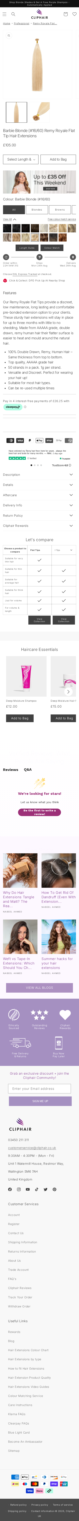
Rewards (14, 1332)
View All (7, 219)
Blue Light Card (19, 1432)
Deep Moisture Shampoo (21, 700)
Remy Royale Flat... (45, 23)
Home (6, 23)
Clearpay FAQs (18, 1423)
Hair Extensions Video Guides (28, 1386)
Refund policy (18, 1504)
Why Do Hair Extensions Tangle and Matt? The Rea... (18, 899)
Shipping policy (17, 1511)
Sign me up (40, 1101)
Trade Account (18, 1269)
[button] (4, 14)
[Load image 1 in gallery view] (16, 112)
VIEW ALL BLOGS (39, 988)
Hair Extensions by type (24, 1359)
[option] (7, 228)
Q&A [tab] (28, 769)
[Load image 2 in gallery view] (39, 112)
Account (14, 1215)
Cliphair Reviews (20, 1288)
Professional (21, 23)
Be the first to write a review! (39, 812)
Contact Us (16, 1233)
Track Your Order (20, 1297)
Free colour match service (62, 219)
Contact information (42, 1511)
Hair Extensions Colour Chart (28, 1350)
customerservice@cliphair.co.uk (32, 1148)
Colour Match (52, 248)
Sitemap (13, 1450)
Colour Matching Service (25, 1396)
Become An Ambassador (25, 1441)
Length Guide (27, 248)
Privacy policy (39, 1504)
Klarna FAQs (17, 1414)
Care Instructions (20, 1405)
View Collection (39, 620)
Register (14, 1224)
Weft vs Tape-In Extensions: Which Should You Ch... (18, 963)
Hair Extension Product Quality (29, 1377)
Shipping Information (22, 1242)
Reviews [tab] (10, 769)
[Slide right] (68, 691)
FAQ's (12, 1278)
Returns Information (22, 1251)
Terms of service (63, 1504)
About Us (14, 1260)
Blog (11, 1341)
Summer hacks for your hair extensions (57, 963)
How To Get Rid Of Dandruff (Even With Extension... (59, 897)
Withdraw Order (19, 1306)
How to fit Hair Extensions (26, 1368)
